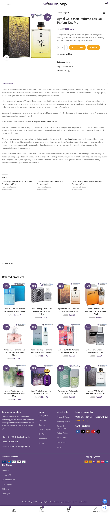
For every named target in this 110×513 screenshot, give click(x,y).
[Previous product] (101, 13)
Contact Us (61, 442)
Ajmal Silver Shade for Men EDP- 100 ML (95, 351)
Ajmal (66, 13)
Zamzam (42, 425)
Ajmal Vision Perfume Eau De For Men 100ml (68, 392)
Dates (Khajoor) (45, 429)
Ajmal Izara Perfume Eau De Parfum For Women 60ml (14, 352)
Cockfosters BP (8, 480)
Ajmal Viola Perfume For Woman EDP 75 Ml (41, 392)
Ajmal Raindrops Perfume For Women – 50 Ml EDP (41, 351)
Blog (59, 447)
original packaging (70, 139)
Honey (41, 443)
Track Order (61, 437)
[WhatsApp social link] (69, 71)
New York (6, 470)
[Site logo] (55, 4)
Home (59, 13)
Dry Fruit (42, 434)
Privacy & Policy (63, 417)
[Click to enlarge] (6, 57)
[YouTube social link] (93, 432)
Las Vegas (6, 493)
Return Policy (62, 433)
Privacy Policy (81, 420)
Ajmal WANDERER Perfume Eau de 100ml (95, 392)
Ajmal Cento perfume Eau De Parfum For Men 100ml (41, 311)
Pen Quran (43, 438)
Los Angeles (7, 484)
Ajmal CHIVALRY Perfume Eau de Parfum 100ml (68, 310)
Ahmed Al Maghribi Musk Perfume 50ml (41, 121)
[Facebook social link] (65, 71)
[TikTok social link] (98, 432)
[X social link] (83, 432)
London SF (6, 475)
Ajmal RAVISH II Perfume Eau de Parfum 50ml (68, 351)
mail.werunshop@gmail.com (19, 446)
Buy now (94, 47)
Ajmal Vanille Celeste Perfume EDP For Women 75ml (14, 393)
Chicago (5, 489)
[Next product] (106, 13)
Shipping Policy (63, 421)
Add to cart (77, 47)
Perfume (42, 420)
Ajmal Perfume (67, 66)
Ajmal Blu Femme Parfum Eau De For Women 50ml (14, 310)
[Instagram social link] (88, 432)
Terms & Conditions (61, 427)
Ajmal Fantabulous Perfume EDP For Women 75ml (95, 311)
